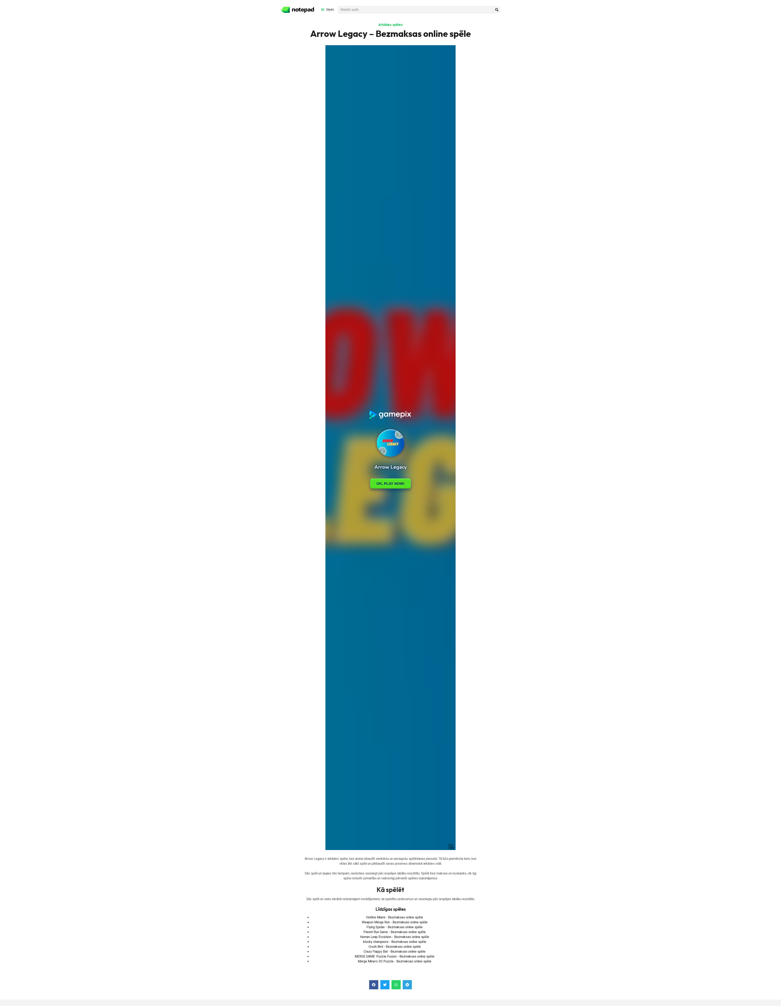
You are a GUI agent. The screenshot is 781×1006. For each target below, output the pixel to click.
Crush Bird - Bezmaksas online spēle (395, 946)
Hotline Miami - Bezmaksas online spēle (394, 917)
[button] (373, 984)
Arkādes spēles (391, 24)
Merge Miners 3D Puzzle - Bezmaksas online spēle (394, 961)
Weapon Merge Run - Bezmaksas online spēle (395, 922)
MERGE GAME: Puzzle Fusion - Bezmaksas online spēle (394, 956)
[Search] (496, 9)
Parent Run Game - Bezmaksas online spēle (394, 932)
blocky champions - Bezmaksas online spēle (394, 941)
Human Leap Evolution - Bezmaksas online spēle (394, 937)
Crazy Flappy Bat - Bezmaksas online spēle (394, 951)
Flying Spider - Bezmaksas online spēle (395, 927)
